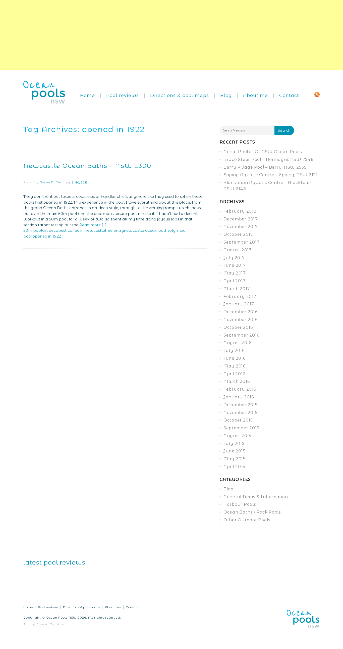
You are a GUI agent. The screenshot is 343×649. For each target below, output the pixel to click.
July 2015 (234, 443)
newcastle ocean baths (146, 230)
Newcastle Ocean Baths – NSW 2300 (87, 165)
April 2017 (234, 281)
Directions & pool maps (179, 95)
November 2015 (240, 412)
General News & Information (255, 496)
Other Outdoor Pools (246, 520)
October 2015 (238, 420)
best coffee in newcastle (81, 230)
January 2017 (238, 304)
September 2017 (241, 242)
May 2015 (234, 458)
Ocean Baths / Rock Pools (252, 512)
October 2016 (238, 327)
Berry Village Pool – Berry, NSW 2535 (265, 167)
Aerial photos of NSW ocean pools (262, 151)
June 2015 (234, 451)
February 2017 (239, 296)
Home (87, 95)
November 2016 (240, 319)
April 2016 (234, 374)
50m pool (32, 230)
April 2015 (234, 466)
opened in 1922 (46, 236)
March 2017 (236, 288)
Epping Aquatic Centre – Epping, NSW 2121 (270, 174)
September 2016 (241, 335)
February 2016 (239, 389)
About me (255, 95)
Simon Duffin (50, 182)
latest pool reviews (54, 562)
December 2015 (240, 404)
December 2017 (240, 219)
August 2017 (237, 250)
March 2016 (236, 381)
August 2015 (237, 435)
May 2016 (234, 366)
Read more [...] (92, 224)
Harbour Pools (239, 504)
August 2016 (237, 342)
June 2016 (234, 358)
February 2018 (240, 211)
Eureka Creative (50, 624)
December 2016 (240, 311)
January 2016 (238, 397)
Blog (226, 95)
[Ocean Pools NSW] (44, 91)
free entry (114, 230)
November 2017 (240, 226)
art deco (50, 230)
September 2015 (241, 428)
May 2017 (234, 273)
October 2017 (238, 234)
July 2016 (234, 350)
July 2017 (234, 257)
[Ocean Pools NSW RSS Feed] (317, 94)
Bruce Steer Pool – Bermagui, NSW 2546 (268, 159)
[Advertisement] (150, 35)
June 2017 (234, 265)
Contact (289, 95)
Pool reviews (122, 95)
